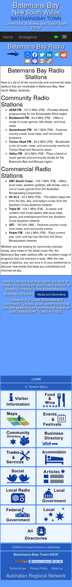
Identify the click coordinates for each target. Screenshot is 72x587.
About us (57, 568)
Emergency (28, 36)
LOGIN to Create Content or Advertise (36, 547)
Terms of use (18, 568)
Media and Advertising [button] (51, 294)
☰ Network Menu (36, 387)
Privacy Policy (38, 568)
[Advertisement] (36, 346)
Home (8, 36)
